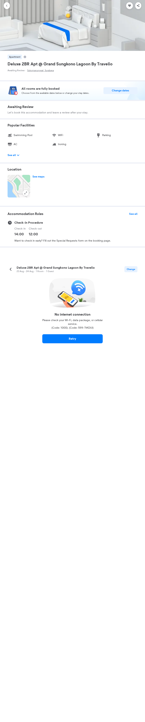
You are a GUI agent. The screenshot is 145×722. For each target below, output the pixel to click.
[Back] (7, 5)
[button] (19, 186)
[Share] (138, 5)
